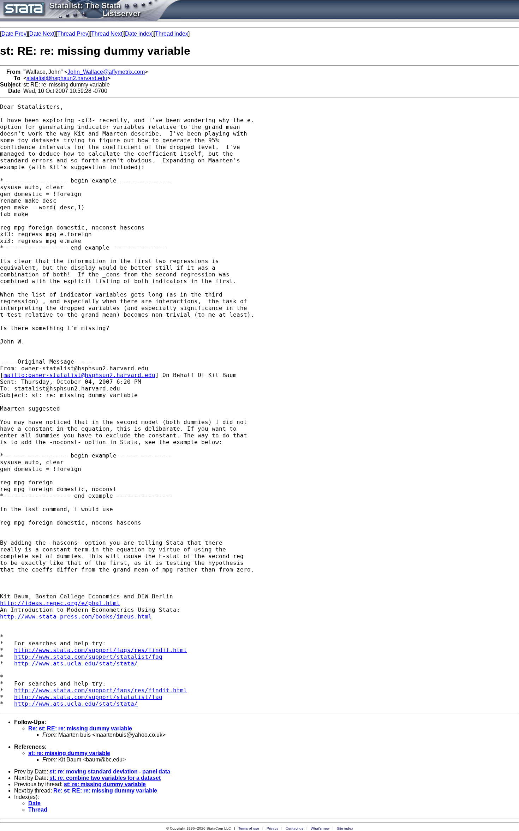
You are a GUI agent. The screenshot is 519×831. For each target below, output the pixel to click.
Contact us (294, 828)
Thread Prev (72, 34)
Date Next (41, 34)
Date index (138, 34)
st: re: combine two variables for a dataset (105, 778)
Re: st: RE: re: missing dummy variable (80, 728)
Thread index (171, 34)
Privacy (272, 828)
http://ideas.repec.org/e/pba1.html (60, 603)
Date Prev (13, 34)
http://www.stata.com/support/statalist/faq (88, 656)
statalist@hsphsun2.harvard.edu (66, 78)
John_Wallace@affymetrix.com (106, 72)
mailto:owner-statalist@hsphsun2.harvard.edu (79, 375)
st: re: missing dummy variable (69, 753)
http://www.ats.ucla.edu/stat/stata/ (76, 663)
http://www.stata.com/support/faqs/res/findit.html (100, 650)
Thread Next (106, 34)
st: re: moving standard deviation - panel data (109, 772)
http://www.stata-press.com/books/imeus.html (76, 616)
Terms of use (248, 828)
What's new (320, 828)
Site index (345, 828)
